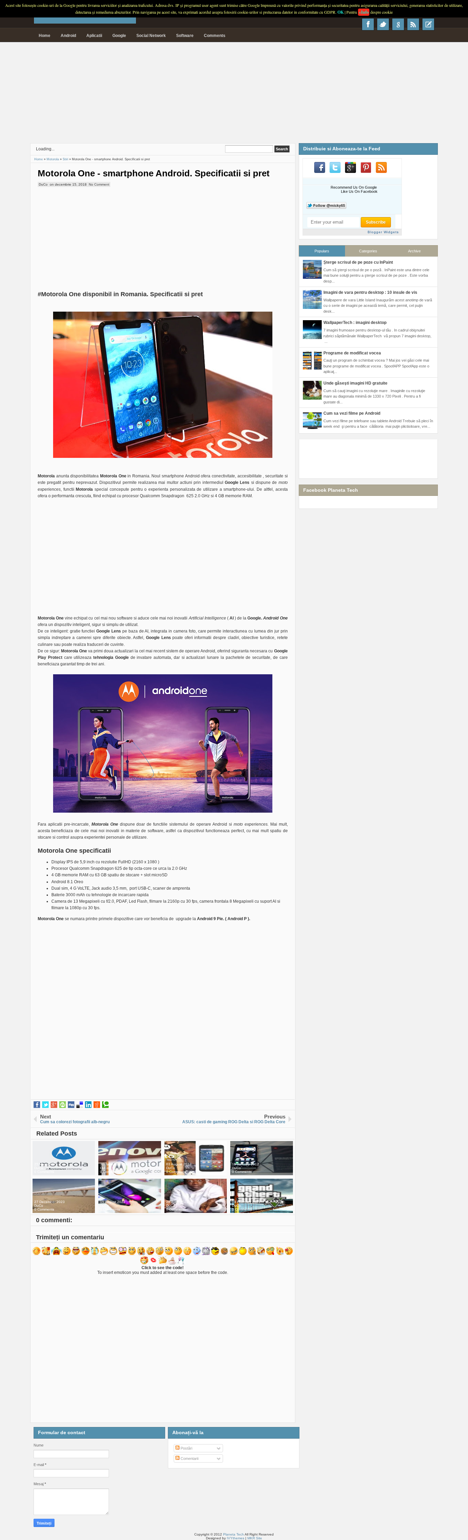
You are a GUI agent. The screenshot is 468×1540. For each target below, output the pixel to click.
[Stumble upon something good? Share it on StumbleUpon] (62, 1104)
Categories (368, 251)
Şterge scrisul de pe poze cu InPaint (358, 262)
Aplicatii (94, 35)
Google (119, 35)
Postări (186, 1448)
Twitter (383, 24)
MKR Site (254, 1538)
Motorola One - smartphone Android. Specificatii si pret (154, 173)
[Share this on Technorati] (105, 1104)
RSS (413, 24)
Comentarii (189, 1458)
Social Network (151, 35)
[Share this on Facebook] (37, 1104)
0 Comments (44, 1172)
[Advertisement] (234, 95)
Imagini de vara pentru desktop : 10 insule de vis (370, 292)
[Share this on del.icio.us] (79, 1104)
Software (185, 35)
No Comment (99, 184)
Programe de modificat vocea (352, 353)
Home (44, 35)
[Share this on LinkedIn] (88, 1104)
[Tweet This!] (45, 1104)
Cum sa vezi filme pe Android (351, 413)
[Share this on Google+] (54, 1104)
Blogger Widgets (383, 232)
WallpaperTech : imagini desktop (354, 322)
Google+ (398, 24)
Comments (214, 35)
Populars (322, 251)
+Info (364, 12)
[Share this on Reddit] (97, 1104)
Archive (414, 251)
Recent (428, 24)
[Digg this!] (71, 1104)
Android (68, 35)
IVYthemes (235, 1538)
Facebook (368, 24)
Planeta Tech (233, 1534)
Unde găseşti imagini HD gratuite (355, 383)
